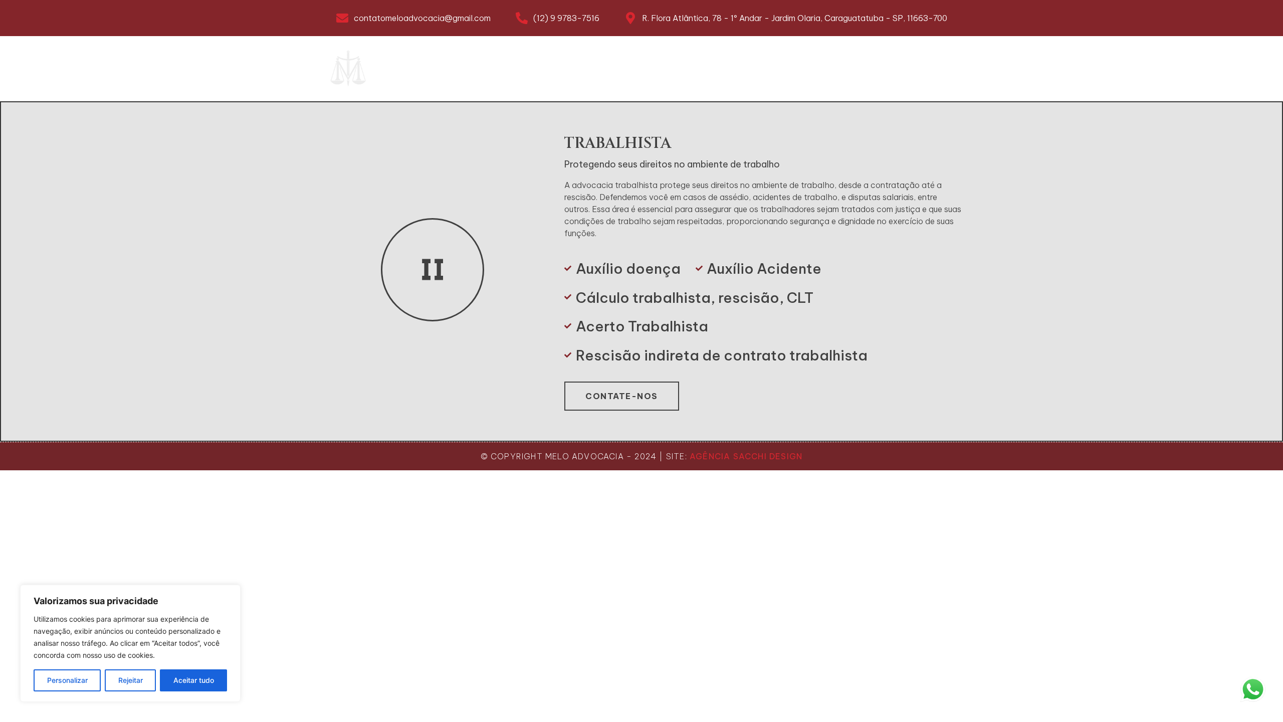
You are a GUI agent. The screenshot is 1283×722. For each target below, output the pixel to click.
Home (441, 69)
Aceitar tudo (193, 680)
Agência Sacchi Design (746, 456)
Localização (755, 69)
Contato (897, 69)
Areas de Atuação (588, 69)
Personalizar (67, 680)
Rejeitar (130, 680)
